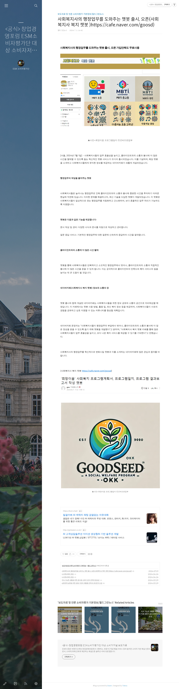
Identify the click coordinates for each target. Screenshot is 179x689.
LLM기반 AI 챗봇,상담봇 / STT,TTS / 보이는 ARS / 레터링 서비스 (93, 537)
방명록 (16, 683)
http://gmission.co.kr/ (72, 530)
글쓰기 (5, 683)
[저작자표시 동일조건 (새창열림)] (90, 554)
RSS (26, 683)
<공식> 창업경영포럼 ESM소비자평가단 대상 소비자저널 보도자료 (21, 40)
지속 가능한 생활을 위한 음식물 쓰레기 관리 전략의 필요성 (80, 580)
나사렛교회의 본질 (68, 574)
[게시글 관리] (73, 554)
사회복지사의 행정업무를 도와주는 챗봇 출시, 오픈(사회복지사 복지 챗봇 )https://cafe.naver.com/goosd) (97, 571)
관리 (36, 683)
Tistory (124, 686)
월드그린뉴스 (92, 566)
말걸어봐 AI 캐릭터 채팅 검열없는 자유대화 (86, 514)
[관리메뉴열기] (174, 5)
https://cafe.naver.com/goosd (96, 370)
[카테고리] (6, 5)
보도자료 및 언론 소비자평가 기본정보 (74, 566)
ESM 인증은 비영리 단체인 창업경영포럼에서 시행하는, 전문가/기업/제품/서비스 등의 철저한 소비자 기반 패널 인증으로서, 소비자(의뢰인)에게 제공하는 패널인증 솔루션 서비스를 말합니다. (106, 650)
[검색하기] (35, 5)
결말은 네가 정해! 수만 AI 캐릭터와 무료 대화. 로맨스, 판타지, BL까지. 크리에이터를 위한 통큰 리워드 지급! (101, 520)
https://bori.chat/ (70, 511)
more (160, 603)
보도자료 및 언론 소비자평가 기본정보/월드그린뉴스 (81, 14)
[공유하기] (70, 554)
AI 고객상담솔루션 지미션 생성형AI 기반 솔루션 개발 (91, 534)
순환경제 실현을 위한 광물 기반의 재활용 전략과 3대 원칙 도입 (82, 583)
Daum (109, 686)
